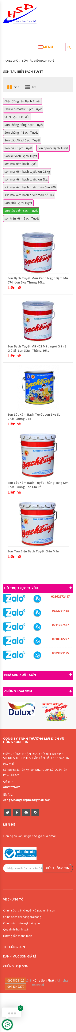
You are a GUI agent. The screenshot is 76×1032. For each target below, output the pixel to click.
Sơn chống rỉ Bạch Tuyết (21, 132)
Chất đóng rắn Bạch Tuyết (22, 101)
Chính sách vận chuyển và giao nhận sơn (29, 910)
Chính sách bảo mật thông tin (21, 923)
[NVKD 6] (37, 655)
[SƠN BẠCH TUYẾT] (54, 711)
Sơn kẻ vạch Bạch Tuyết (20, 156)
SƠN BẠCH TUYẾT (17, 117)
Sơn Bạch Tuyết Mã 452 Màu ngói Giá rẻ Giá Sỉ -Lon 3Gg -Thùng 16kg (37, 348)
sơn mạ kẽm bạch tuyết (20, 164)
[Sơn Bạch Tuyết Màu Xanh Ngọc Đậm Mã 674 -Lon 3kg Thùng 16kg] (38, 250)
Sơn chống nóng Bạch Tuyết (23, 125)
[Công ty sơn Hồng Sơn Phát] (20, 15)
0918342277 (15, 987)
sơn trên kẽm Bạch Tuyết (21, 218)
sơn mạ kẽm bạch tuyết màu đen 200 (30, 187)
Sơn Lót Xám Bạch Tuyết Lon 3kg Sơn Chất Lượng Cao (35, 416)
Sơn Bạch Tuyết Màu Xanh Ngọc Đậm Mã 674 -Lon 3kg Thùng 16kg (38, 280)
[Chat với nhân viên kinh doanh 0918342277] (14, 599)
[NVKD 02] (37, 641)
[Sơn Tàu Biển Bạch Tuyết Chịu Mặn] (38, 523)
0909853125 (15, 980)
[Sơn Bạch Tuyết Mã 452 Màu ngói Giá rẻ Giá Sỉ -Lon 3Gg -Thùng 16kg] (38, 319)
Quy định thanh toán (16, 929)
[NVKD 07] (37, 627)
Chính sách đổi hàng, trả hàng (22, 917)
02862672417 (11, 787)
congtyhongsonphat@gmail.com (26, 800)
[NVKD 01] (37, 613)
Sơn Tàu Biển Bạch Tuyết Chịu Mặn (33, 551)
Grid (16, 87)
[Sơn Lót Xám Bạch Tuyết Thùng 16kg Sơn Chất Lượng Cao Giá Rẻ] (38, 455)
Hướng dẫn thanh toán (17, 936)
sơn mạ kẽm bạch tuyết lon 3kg (26, 179)
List (34, 87)
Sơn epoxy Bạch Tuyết (53, 148)
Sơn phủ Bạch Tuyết (18, 203)
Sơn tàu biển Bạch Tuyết (21, 211)
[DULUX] (21, 709)
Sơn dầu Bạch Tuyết (18, 148)
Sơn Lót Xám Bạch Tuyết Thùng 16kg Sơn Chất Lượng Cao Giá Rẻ (38, 485)
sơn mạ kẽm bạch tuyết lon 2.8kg (27, 172)
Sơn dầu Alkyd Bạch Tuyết (22, 140)
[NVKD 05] (37, 598)
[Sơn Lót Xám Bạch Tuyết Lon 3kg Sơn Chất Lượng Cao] (38, 387)
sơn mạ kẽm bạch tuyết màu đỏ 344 (29, 195)
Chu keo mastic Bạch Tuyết (23, 109)
